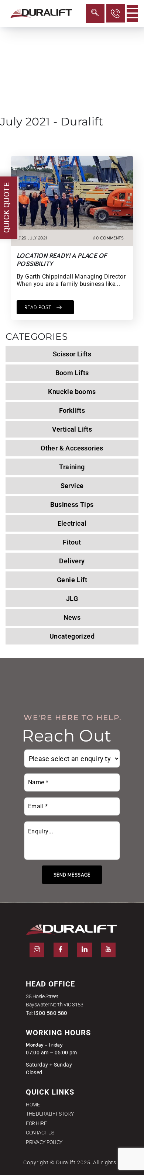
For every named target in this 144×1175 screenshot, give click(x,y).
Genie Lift (72, 580)
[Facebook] (61, 950)
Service (72, 486)
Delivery (72, 561)
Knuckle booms (72, 391)
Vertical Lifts (72, 429)
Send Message (72, 874)
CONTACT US (40, 1133)
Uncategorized (72, 636)
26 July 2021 (34, 238)
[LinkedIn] (84, 950)
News (72, 617)
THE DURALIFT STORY (49, 1114)
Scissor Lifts (72, 354)
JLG (72, 598)
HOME (33, 1104)
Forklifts (72, 410)
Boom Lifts (72, 373)
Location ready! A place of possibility (62, 259)
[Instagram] (37, 950)
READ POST (38, 307)
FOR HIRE (36, 1123)
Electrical (72, 523)
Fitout (72, 542)
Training (72, 467)
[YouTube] (108, 950)
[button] (95, 13)
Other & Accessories (72, 448)
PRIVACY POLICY (44, 1142)
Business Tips (71, 504)
